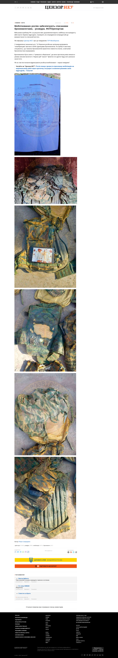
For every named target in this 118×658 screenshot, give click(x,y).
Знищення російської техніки (83, 618)
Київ (77, 635)
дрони (77, 628)
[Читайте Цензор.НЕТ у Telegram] (87, 655)
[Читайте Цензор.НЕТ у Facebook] (82, 655)
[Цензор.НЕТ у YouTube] (23, 8)
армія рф (19, 545)
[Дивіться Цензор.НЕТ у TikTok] (92, 655)
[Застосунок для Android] (26, 8)
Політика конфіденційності (22, 628)
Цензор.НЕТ (48, 615)
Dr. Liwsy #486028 (23, 586)
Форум (59, 2)
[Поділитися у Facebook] (15, 551)
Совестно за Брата (24, 593)
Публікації (70, 2)
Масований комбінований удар (83, 622)
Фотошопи (48, 625)
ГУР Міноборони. (53, 41)
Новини (33, 2)
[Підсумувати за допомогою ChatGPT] (68, 552)
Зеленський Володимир (81, 627)
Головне (48, 635)
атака (77, 639)
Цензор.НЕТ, (28, 41)
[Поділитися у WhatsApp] (23, 551)
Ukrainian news (19, 635)
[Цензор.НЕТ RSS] (31, 8)
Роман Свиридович (24, 541)
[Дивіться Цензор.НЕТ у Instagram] (95, 655)
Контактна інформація (21, 617)
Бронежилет (48, 545)
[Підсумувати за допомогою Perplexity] (73, 552)
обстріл (78, 625)
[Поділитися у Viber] (26, 551)
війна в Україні (79, 637)
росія (77, 630)
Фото (23, 22)
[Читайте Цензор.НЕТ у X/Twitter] (85, 655)
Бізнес (64, 2)
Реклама (17, 624)
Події (37, 2)
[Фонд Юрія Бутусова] (45, 560)
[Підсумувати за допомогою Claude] (71, 552)
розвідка (29, 545)
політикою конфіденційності (64, 647)
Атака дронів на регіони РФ (82, 620)
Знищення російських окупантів (83, 617)
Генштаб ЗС (78, 642)
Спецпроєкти (49, 637)
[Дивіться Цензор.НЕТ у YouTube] (90, 655)
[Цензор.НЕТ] (59, 7)
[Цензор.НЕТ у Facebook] (15, 8)
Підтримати (18, 619)
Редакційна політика (21, 630)
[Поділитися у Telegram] (21, 551)
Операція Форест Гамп (81, 615)
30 (73, 22)
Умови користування (21, 626)
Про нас (17, 615)
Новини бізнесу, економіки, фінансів (25, 637)
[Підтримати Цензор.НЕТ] (45, 566)
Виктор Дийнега (23, 578)
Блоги (54, 2)
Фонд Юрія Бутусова (20, 622)
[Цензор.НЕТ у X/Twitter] (18, 8)
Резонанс (43, 2)
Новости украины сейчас (22, 632)
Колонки (77, 2)
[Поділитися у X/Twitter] (18, 551)
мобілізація (38, 545)
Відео (49, 2)
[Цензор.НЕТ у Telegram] (21, 8)
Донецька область (80, 640)
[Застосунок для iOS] (28, 8)
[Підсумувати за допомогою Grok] (76, 552)
